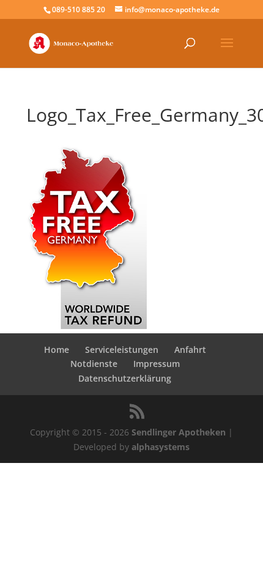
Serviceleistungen (121, 349)
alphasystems (161, 447)
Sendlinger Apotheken (179, 432)
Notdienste (93, 363)
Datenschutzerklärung (124, 378)
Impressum (156, 363)
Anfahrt (190, 349)
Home (56, 349)
